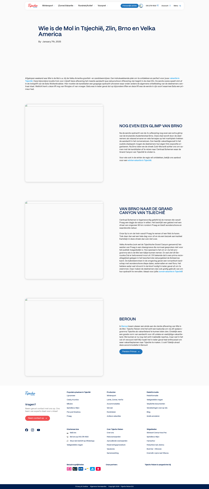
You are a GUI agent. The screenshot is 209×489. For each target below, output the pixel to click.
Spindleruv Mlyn (73, 408)
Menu (176, 6)
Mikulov (70, 404)
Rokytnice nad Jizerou (155, 445)
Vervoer (110, 408)
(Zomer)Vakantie (65, 6)
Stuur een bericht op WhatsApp (82, 441)
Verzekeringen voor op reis (157, 408)
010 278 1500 (151, 6)
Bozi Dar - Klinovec (154, 449)
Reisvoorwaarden (114, 437)
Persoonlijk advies (130, 6)
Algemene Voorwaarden (98, 486)
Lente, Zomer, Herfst (115, 400)
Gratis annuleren (153, 416)
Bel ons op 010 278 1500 (79, 437)
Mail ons (73, 433)
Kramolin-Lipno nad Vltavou (158, 453)
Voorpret (102, 6)
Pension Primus (129, 351)
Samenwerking (113, 453)
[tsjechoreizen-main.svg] (33, 6)
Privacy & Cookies (81, 486)
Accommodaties (113, 404)
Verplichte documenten (156, 404)
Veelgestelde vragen (155, 400)
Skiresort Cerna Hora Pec (157, 433)
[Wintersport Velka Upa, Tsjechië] (26, 431)
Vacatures (111, 449)
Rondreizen (111, 412)
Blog (148, 412)
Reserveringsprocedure (116, 445)
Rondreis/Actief (85, 6)
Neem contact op (36, 418)
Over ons (110, 433)
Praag (69, 416)
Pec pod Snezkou (74, 412)
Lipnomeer (71, 396)
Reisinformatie (152, 396)
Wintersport (47, 6)
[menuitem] (49, 6)
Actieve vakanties (114, 416)
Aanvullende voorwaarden (117, 441)
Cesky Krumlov (73, 400)
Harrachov (151, 441)
